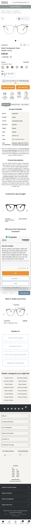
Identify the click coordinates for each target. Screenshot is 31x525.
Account (9, 523)
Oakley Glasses (22, 381)
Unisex (14, 117)
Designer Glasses (9, 387)
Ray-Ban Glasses (9, 381)
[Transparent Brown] (12, 68)
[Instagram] (11, 408)
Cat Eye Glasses (22, 391)
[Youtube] (15, 408)
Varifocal (20, 143)
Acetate (14, 124)
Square (14, 128)
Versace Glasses (22, 397)
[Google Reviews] (23, 451)
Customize (14, 278)
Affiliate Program (15, 515)
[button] (15, 40)
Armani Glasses (8, 400)
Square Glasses (8, 397)
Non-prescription (23, 144)
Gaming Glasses (22, 394)
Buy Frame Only (23, 87)
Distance (14, 143)
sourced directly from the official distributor (15, 149)
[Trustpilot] (8, 451)
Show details (22, 268)
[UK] (13, 472)
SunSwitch (15, 113)
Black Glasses (22, 384)
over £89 (12, 97)
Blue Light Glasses (22, 378)
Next (11, 293)
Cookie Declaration (21, 514)
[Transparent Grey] (7, 68)
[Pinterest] (22, 408)
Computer (15, 144)
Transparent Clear (17, 121)
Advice (19, 96)
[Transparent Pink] (17, 68)
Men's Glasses (9, 391)
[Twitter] (8, 408)
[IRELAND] (18, 473)
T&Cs (6, 514)
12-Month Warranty (15, 7)
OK (15, 273)
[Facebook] (4, 408)
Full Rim (14, 132)
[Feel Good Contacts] (4, 2)
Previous (4, 293)
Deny (15, 283)
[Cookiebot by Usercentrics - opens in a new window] (22, 240)
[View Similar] (24, 45)
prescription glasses (17, 170)
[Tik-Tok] (26, 407)
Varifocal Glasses (22, 387)
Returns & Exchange (26, 97)
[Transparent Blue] (22, 68)
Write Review (24, 293)
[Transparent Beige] (26, 68)
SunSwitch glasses (8, 176)
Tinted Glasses (9, 394)
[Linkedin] (19, 408)
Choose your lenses (8, 87)
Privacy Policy (12, 514)
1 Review (9, 50)
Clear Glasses (9, 384)
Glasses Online (9, 378)
